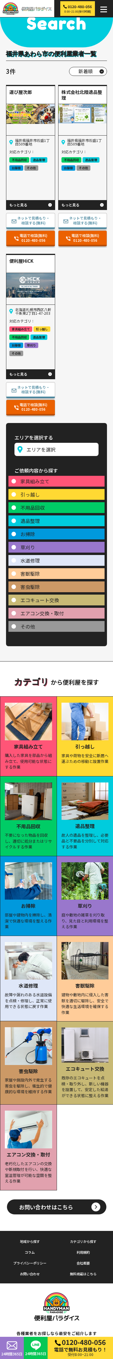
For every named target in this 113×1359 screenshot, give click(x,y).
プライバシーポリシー (29, 1263)
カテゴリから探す (83, 1241)
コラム (30, 1252)
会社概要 (83, 1263)
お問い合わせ (30, 1273)
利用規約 (83, 1252)
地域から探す (30, 1241)
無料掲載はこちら (83, 1273)
